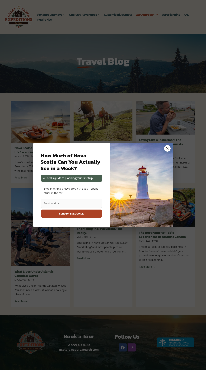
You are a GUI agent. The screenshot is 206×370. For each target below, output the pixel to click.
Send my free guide (71, 213)
